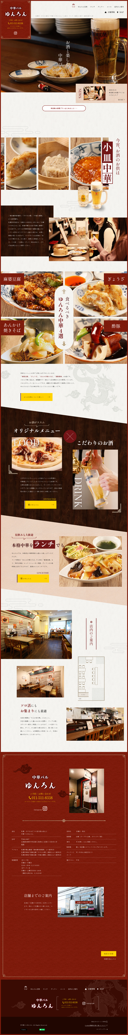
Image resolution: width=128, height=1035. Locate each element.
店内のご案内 (119, 6)
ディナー (101, 6)
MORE (120, 99)
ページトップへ (101, 1029)
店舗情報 (111, 12)
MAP (122, 12)
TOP (73, 6)
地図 (22, 844)
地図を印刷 (108, 953)
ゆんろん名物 (82, 6)
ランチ (92, 6)
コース (109, 6)
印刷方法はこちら (110, 959)
